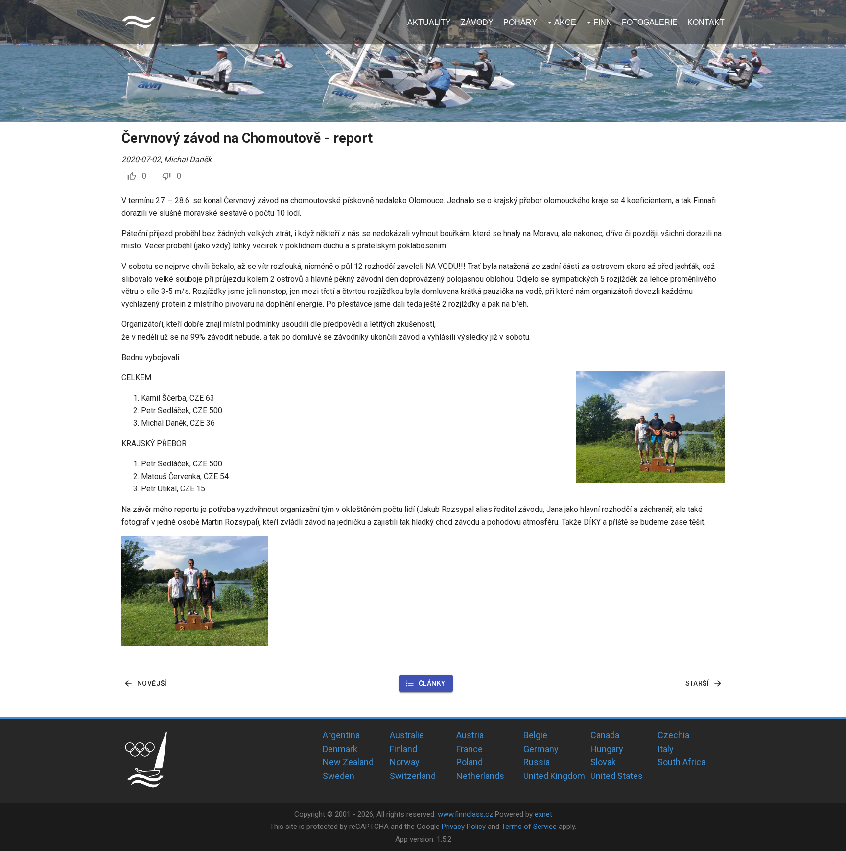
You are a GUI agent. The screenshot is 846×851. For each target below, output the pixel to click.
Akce (565, 22)
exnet (543, 814)
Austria (470, 735)
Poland (469, 762)
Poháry (520, 22)
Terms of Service (529, 826)
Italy (666, 749)
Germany (541, 749)
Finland (403, 749)
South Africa (681, 762)
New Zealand (348, 762)
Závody (477, 22)
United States (616, 776)
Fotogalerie (650, 22)
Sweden (338, 776)
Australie (407, 735)
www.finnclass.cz (465, 814)
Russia (536, 762)
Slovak (603, 762)
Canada (604, 735)
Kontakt (706, 22)
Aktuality (429, 22)
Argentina (341, 735)
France (469, 749)
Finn (602, 22)
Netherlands (480, 776)
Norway (405, 762)
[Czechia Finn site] (138, 22)
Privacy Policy (464, 826)
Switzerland (413, 776)
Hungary (606, 749)
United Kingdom (554, 776)
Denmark (340, 749)
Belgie (535, 735)
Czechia (673, 735)
